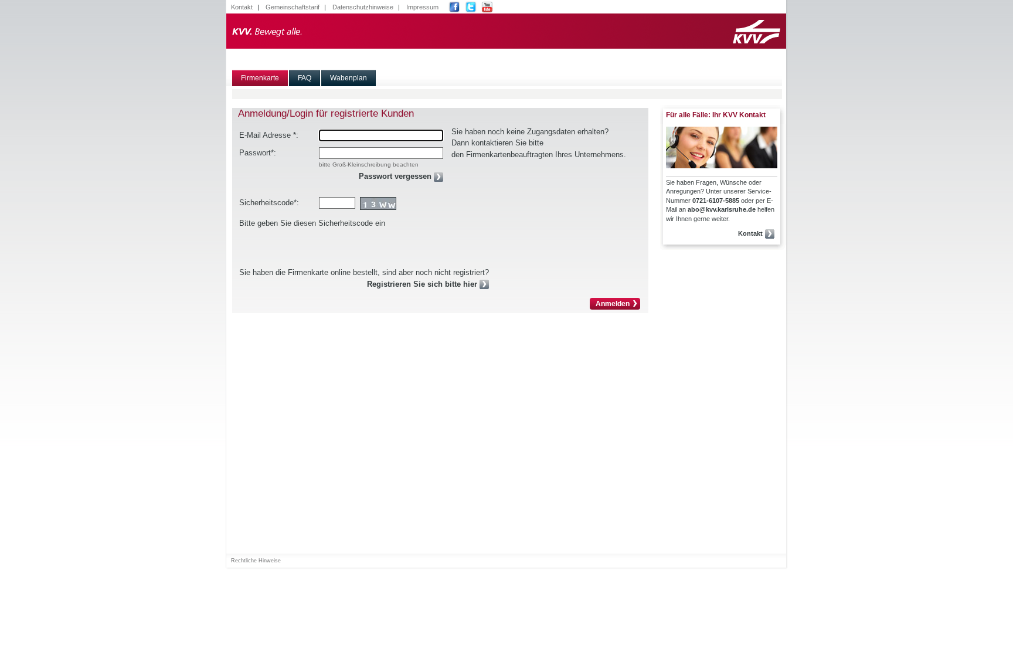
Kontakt (242, 7)
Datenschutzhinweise (362, 7)
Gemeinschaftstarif (292, 7)
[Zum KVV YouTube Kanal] (488, 7)
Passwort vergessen (395, 176)
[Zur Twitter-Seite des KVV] (472, 7)
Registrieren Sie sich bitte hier (422, 284)
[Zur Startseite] (506, 31)
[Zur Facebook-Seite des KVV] (455, 7)
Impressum (422, 7)
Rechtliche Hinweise (256, 561)
